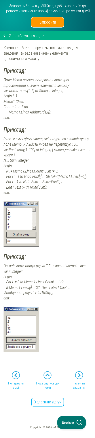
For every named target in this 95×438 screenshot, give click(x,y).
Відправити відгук (47, 402)
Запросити (47, 22)
